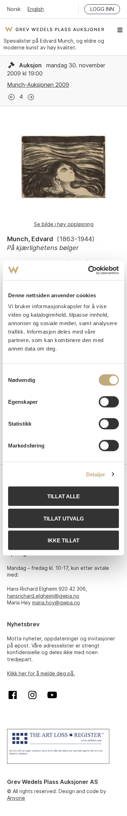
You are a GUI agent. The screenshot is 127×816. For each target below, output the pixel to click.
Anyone (16, 798)
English (36, 9)
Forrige (11, 97)
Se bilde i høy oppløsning (63, 224)
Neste (30, 97)
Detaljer (95, 474)
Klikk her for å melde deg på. (41, 673)
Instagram (32, 695)
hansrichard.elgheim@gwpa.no (43, 596)
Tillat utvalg (63, 518)
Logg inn (102, 9)
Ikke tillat (63, 540)
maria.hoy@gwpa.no (56, 602)
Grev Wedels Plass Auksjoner (54, 29)
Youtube (52, 695)
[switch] (109, 402)
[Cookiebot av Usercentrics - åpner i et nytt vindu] (89, 270)
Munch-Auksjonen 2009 (38, 84)
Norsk (13, 9)
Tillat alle (63, 496)
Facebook (12, 695)
